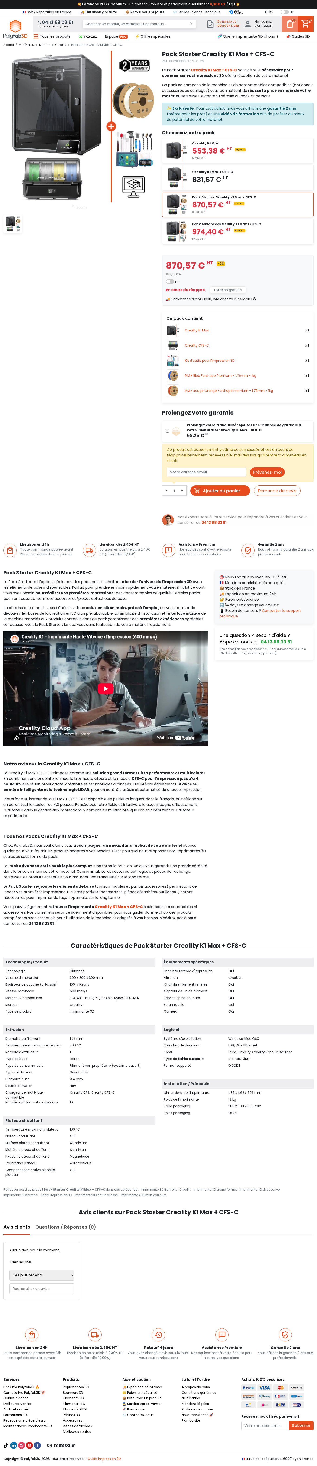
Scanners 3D (73, 1392)
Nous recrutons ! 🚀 (197, 1415)
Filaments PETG (75, 1409)
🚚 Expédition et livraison (142, 1387)
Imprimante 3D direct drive (260, 1189)
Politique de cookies (198, 1409)
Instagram (21, 1445)
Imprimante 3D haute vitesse (96, 1195)
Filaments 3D (73, 1398)
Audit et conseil (16, 1409)
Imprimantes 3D (76, 1387)
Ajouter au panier (221, 491)
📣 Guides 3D (298, 36)
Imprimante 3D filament (159, 1189)
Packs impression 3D (56, 1195)
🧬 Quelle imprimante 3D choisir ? (248, 36)
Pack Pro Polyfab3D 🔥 (21, 1387)
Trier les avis (20, 1262)
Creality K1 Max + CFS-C (214, 70)
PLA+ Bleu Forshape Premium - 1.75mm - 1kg (220, 375)
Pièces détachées (77, 1426)
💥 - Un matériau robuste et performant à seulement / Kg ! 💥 (158, 4)
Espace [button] (116, 36)
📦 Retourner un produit (141, 1398)
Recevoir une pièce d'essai (24, 1420)
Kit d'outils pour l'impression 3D (210, 360)
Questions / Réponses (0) (65, 1227)
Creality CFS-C (197, 345)
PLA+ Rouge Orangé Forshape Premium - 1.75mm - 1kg (229, 390)
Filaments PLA (74, 1403)
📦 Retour (145, 12)
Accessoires (72, 1420)
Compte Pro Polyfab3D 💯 (24, 1392)
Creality (185, 1189)
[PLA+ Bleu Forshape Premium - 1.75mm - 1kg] (173, 375)
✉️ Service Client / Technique (197, 12)
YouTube (29, 1445)
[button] (88, 36)
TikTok (5, 1445)
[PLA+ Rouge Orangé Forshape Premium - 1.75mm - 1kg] (173, 390)
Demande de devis (277, 491)
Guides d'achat (15, 1398)
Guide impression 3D (104, 1458)
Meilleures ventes (17, 1403)
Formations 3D (15, 1415)
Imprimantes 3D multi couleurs (143, 1195)
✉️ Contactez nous (137, 1415)
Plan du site (191, 1420)
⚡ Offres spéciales (152, 36)
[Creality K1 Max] (173, 330)
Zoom (81, 207)
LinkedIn (13, 1445)
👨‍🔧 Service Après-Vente (141, 1403)
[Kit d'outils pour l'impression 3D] (173, 360)
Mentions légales (195, 1403)
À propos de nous (196, 1387)
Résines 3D (71, 1415)
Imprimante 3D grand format (215, 1189)
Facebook (37, 1445)
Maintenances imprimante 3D (27, 1426)
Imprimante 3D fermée (20, 1195)
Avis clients (16, 1227)
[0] (289, 27)
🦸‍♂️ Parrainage (133, 1409)
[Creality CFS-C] (173, 345)
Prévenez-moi (267, 472)
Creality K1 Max (197, 330)
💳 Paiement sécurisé (139, 1392)
